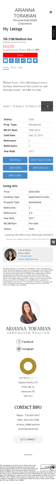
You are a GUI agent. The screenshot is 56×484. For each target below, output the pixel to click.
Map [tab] (21, 67)
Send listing (15, 167)
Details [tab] (6, 67)
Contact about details (41, 160)
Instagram (28, 349)
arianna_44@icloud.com (28, 259)
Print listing (15, 175)
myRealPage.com (28, 458)
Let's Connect (28, 439)
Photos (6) (15, 160)
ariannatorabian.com (28, 428)
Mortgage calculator (41, 168)
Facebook (28, 341)
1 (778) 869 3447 (25, 256)
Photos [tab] (14, 67)
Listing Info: (10, 186)
